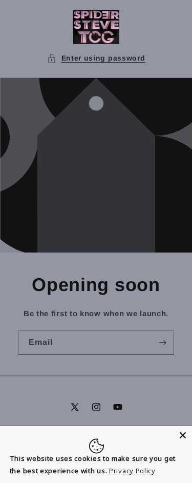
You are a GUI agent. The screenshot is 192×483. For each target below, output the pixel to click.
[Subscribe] (162, 343)
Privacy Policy (132, 470)
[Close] (183, 435)
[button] (96, 58)
